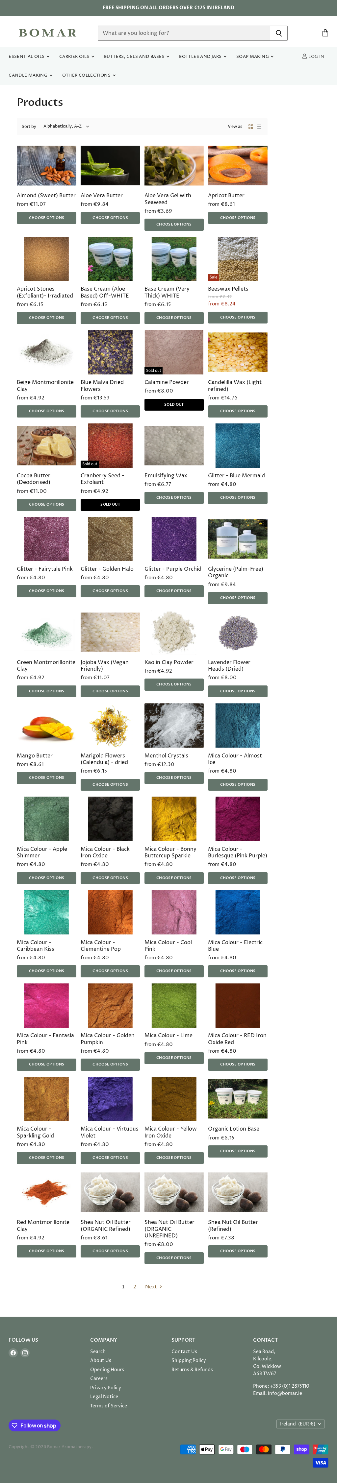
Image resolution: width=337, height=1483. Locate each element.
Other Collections (87, 75)
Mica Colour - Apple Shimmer (42, 852)
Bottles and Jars (201, 57)
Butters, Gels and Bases (135, 57)
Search (98, 1352)
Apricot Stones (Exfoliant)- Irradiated (45, 292)
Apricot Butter (226, 195)
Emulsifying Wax (165, 475)
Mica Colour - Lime (168, 1035)
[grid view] (250, 126)
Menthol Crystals (166, 756)
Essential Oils (27, 57)
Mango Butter (35, 756)
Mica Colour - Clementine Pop (101, 946)
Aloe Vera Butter (102, 195)
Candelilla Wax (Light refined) (235, 386)
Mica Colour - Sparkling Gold (35, 1132)
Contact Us (184, 1352)
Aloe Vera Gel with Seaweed (167, 199)
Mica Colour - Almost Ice (235, 759)
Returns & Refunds (192, 1370)
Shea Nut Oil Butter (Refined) (233, 1225)
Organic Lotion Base (233, 1129)
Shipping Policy (188, 1360)
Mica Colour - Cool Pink (168, 946)
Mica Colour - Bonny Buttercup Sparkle (170, 852)
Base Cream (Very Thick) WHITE (167, 292)
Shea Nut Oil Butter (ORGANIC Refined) (106, 1225)
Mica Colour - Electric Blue (235, 946)
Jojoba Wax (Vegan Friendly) (105, 666)
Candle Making (28, 75)
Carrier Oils (75, 57)
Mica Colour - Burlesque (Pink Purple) (237, 852)
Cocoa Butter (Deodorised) (33, 479)
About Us (100, 1360)
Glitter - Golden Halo (107, 569)
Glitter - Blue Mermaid (236, 475)
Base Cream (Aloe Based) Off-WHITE (105, 292)
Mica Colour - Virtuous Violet (110, 1132)
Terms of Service (108, 1406)
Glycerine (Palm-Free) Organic (235, 572)
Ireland (297, 1424)
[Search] (279, 33)
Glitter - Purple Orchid (172, 569)
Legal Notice (104, 1397)
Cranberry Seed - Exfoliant (102, 479)
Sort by (29, 126)
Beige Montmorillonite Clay (45, 386)
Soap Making (253, 57)
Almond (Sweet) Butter (46, 195)
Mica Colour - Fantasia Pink (45, 1039)
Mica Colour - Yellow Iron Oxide (170, 1132)
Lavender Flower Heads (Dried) (229, 666)
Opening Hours (107, 1370)
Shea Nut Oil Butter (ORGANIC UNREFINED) (169, 1229)
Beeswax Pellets (228, 289)
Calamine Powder (166, 382)
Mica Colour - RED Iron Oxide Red (237, 1039)
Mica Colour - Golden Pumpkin (108, 1039)
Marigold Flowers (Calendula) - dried (104, 759)
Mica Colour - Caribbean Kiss (35, 946)
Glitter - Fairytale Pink (45, 569)
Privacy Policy (105, 1388)
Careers (99, 1378)
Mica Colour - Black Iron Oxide (105, 852)
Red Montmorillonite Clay (43, 1225)
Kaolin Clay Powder (169, 662)
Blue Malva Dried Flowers (102, 386)
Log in (315, 57)
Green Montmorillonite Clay (46, 666)
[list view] (259, 126)
